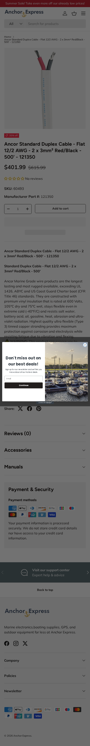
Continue (23, 385)
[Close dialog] (85, 345)
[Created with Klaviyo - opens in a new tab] (45, 402)
